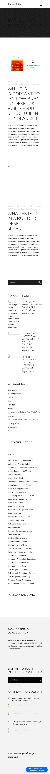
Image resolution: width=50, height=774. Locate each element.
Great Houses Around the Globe (20, 499)
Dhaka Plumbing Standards (18, 489)
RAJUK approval (14, 534)
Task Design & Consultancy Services (21, 573)
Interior (11, 415)
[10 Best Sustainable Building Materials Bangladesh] (14, 362)
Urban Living (13, 426)
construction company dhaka (19, 482)
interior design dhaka (16, 520)
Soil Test (29, 548)
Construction (13, 397)
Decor (10, 401)
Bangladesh (12, 468)
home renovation (14, 513)
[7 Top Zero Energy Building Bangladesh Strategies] (14, 315)
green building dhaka (15, 503)
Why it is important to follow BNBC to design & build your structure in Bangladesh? (24, 103)
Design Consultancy (15, 485)
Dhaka (28, 485)
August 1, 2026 (27, 371)
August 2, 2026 (28, 313)
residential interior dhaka (17, 541)
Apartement (12, 390)
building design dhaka (16, 478)
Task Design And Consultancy (19, 577)
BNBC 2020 (27, 471)
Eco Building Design (15, 496)
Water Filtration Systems (17, 584)
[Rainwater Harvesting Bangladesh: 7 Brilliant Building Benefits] (14, 338)
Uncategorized (13, 423)
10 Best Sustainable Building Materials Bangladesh (29, 362)
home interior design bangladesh (20, 510)
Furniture (11, 404)
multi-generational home (17, 524)
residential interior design (17, 538)
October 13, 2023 (34, 206)
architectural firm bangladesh (19, 464)
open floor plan (14, 527)
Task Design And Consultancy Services (22, 209)
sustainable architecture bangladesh (22, 559)
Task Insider (14, 81)
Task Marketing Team (18, 206)
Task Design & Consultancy (18, 570)
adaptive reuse (13, 461)
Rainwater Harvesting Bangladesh (20, 531)
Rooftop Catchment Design (18, 545)
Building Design (14, 393)
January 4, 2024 (26, 81)
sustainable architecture (17, 555)
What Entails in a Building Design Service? (23, 221)
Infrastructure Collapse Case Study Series (23, 84)
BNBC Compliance (15, 475)
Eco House (30, 496)
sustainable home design (17, 566)
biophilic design (13, 471)
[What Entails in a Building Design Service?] (25, 182)
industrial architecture (16, 517)
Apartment (27, 461)
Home (10, 408)
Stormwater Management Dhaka (20, 552)
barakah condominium (28, 468)
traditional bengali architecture (19, 580)
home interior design (16, 506)
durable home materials (17, 492)
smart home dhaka (15, 548)
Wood (10, 430)
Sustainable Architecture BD (18, 563)
